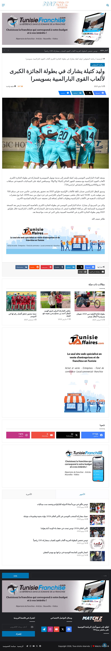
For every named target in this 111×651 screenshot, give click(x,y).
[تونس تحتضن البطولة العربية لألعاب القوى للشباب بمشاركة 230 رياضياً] (97, 544)
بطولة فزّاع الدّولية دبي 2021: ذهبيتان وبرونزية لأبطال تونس (90, 315)
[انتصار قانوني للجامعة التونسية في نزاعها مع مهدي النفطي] (97, 556)
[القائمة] (3, 6)
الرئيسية (99, 59)
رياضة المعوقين (89, 59)
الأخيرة (29, 494)
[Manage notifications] (104, 645)
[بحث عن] (107, 6)
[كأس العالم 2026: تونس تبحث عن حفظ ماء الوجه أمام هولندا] (97, 532)
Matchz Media (101, 646)
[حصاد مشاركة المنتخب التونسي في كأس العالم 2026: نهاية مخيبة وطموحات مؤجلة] (97, 520)
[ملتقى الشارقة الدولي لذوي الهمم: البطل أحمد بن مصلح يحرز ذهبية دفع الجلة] (55, 299)
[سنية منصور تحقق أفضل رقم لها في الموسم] (21, 301)
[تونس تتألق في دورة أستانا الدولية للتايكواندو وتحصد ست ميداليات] (97, 508)
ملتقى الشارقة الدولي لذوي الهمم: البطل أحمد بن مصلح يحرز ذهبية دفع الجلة (57, 313)
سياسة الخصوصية (9, 646)
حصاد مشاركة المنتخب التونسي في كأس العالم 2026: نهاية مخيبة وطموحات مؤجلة (56, 516)
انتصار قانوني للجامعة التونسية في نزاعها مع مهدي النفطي (65, 552)
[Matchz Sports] (55, 5)
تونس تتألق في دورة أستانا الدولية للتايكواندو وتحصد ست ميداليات (62, 504)
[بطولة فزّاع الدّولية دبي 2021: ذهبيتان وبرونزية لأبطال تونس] (90, 301)
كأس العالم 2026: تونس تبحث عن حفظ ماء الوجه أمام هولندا (64, 528)
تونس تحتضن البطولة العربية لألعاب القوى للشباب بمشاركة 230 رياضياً (71, 50)
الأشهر (82, 494)
